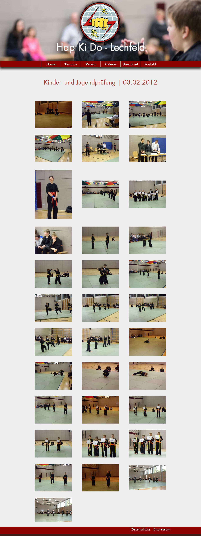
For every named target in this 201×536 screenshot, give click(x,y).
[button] (110, 64)
